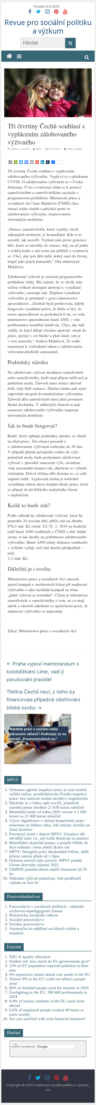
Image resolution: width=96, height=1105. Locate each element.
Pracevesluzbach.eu (23, 896)
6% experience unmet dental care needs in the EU (49, 974)
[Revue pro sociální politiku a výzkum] (9, 56)
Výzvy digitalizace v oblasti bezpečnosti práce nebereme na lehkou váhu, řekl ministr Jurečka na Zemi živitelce (49, 825)
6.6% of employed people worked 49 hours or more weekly (46, 1012)
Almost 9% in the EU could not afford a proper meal (47, 981)
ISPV (39, 149)
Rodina (78, 149)
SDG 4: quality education (29, 956)
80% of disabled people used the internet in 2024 (49, 988)
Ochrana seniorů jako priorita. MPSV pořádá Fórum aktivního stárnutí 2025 (45, 862)
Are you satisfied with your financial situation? (47, 1018)
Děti (70, 149)
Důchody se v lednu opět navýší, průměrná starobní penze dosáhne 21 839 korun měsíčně (46, 805)
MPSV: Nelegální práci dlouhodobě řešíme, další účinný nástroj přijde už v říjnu (49, 853)
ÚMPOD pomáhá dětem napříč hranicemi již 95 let (48, 871)
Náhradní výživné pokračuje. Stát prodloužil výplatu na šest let (45, 880)
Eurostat (14, 946)
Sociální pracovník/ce (26, 919)
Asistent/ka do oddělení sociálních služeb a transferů (44, 930)
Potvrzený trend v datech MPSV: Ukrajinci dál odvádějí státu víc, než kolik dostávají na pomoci (49, 836)
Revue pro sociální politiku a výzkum (48, 26)
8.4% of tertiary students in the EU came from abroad (46, 1003)
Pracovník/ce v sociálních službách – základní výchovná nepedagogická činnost (46, 908)
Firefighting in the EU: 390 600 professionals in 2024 (48, 994)
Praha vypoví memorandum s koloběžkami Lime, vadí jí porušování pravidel (42, 671)
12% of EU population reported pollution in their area (49, 967)
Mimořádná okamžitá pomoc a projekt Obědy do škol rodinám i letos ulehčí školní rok (48, 844)
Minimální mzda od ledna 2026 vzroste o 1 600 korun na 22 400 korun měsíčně (47, 814)
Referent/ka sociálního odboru (33, 915)
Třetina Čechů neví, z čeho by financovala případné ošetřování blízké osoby (43, 699)
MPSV (13, 779)
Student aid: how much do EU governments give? (49, 961)
